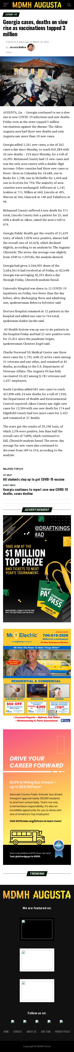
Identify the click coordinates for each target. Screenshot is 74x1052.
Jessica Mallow (17, 47)
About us (31, 1031)
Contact (17, 1031)
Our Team (45, 1031)
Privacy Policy (62, 1031)
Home (6, 1031)
